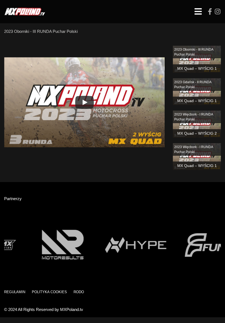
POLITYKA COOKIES (49, 292)
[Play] (84, 102)
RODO (79, 292)
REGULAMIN (14, 292)
